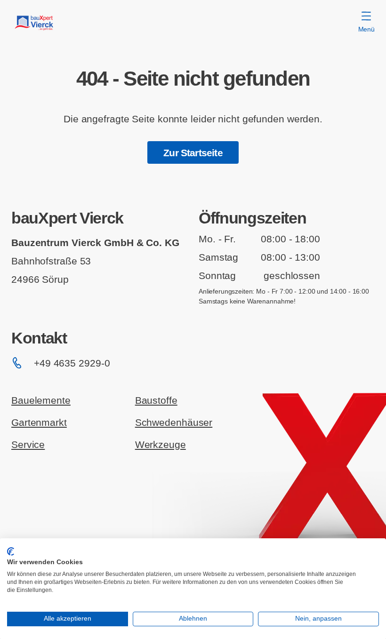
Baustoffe (156, 400)
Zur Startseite (192, 152)
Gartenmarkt (39, 422)
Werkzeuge (160, 444)
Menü (366, 29)
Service (28, 444)
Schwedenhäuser (174, 422)
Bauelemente (41, 400)
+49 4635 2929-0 (72, 363)
